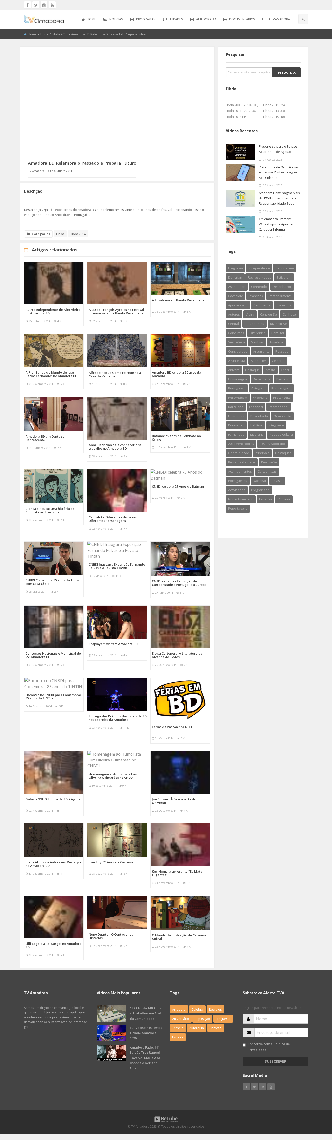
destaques (283, 453)
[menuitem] (89, 19)
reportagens (237, 508)
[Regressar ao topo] (316, 1110)
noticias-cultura (281, 434)
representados (259, 277)
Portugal (277, 333)
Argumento (261, 351)
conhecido (259, 286)
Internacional (278, 407)
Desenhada (259, 416)
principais (262, 453)
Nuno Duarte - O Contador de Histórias (111, 936)
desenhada (262, 379)
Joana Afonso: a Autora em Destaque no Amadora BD (54, 864)
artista (270, 370)
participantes (254, 323)
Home (91, 19)
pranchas (256, 296)
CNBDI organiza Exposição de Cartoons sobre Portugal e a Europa (179, 583)
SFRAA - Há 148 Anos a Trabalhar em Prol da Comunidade (145, 1013)
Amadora (276, 342)
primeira (284, 499)
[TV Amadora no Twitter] (35, 5)
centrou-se (268, 314)
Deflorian (235, 277)
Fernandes (236, 434)
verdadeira (236, 342)
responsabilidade (241, 462)
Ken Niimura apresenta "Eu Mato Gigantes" (177, 873)
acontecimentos (240, 471)
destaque (252, 370)
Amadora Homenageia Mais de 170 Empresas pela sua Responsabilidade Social (279, 198)
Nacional (259, 481)
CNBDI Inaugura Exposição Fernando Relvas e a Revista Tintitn (117, 566)
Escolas (177, 1037)
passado (281, 351)
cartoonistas (267, 471)
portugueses (237, 481)
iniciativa (265, 499)
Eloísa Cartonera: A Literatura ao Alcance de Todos (177, 655)
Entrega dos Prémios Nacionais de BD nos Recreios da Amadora (118, 718)
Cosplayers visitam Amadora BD (113, 644)
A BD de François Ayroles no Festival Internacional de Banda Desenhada (116, 311)
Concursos (236, 333)
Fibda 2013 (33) (274, 111)
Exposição (202, 1018)
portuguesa (236, 388)
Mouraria (257, 434)
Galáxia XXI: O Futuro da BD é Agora (53, 799)
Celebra (197, 1009)
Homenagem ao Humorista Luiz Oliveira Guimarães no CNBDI (113, 776)
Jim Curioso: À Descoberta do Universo (174, 801)
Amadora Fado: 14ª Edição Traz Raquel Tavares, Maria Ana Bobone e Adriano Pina (145, 1057)
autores (234, 314)
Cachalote (235, 296)
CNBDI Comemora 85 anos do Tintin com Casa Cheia (53, 582)
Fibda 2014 (60, 34)
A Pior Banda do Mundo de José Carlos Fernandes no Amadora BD (51, 374)
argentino (260, 397)
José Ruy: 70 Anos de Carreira (111, 862)
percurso (283, 379)
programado (260, 490)
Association (236, 286)
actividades (236, 490)
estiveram (284, 277)
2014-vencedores (241, 444)
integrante (276, 425)
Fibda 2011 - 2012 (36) (241, 111)
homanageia (237, 379)
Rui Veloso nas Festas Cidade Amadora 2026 (146, 1032)
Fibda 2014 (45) (236, 116)
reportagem (285, 268)
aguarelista (236, 360)
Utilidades (174, 19)
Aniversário (180, 1018)
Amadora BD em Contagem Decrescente (46, 438)
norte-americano (240, 499)
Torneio (177, 1028)
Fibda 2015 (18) (274, 116)
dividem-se (278, 323)
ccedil (285, 370)
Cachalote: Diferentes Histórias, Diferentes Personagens (113, 519)
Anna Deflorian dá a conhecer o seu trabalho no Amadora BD (116, 447)
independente (259, 268)
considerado (237, 351)
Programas (145, 19)
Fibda (44, 34)
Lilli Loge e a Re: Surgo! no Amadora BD (53, 945)
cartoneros (261, 305)
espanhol (256, 407)
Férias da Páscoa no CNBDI (172, 727)
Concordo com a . (269, 1047)
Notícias (116, 19)
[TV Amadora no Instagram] (44, 5)
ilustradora (236, 416)
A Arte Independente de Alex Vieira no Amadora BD (53, 311)
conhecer (290, 314)
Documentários (242, 19)
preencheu (236, 425)
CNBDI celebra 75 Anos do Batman (178, 486)
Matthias (257, 342)
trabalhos (283, 305)
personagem (237, 397)
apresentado (238, 305)
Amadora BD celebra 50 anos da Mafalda (176, 374)
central (233, 323)
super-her (258, 360)
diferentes (258, 333)
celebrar (278, 360)
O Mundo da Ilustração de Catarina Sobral (179, 937)
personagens (281, 388)
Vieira (250, 314)
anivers (233, 370)
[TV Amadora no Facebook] (27, 5)
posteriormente (280, 296)
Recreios (215, 1009)
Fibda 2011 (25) (274, 105)
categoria (258, 388)
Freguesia (235, 268)
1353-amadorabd (272, 444)
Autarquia (196, 1028)
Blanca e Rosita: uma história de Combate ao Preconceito (50, 510)
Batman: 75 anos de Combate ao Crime (176, 438)
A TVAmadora (279, 19)
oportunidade (238, 453)
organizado (282, 416)
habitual (256, 425)
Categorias (41, 234)
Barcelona (235, 407)
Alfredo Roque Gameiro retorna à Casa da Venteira (115, 374)
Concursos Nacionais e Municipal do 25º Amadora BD (53, 655)
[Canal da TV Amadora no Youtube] (52, 5)
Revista (277, 481)
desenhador (282, 286)
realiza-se (269, 462)
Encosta (215, 1028)
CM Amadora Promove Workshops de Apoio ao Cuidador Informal (276, 224)
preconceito (282, 397)
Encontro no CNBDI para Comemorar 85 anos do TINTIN (53, 696)
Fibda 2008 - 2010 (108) (242, 105)
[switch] (244, 1045)
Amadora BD (206, 19)
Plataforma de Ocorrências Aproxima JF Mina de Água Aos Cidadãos (279, 172)
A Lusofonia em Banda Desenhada (178, 300)
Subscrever (275, 1061)
